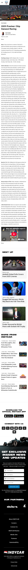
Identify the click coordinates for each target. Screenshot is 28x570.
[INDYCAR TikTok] (20, 428)
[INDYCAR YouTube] (16, 428)
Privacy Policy (14, 562)
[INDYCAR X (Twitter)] (8, 428)
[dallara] (12, 506)
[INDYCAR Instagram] (3, 428)
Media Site (14, 534)
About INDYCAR (14, 519)
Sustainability (14, 542)
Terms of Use (14, 565)
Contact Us (14, 527)
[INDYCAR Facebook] (12, 428)
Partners (14, 538)
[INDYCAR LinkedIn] (14, 431)
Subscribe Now (14, 486)
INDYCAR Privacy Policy (17, 492)
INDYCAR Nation (14, 531)
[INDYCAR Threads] (24, 428)
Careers (14, 523)
